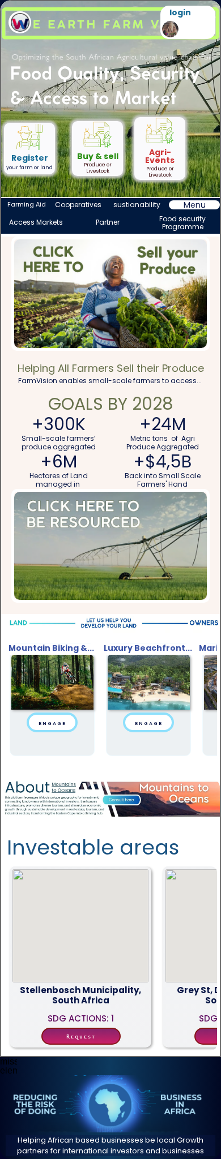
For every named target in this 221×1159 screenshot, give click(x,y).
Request (81, 1036)
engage (52, 722)
